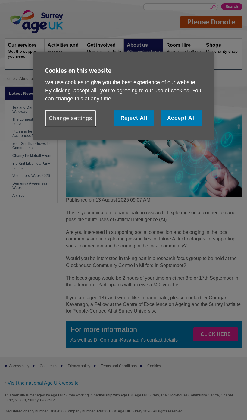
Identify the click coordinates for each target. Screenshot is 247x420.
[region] (123, 96)
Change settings (70, 118)
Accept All (181, 118)
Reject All (134, 118)
